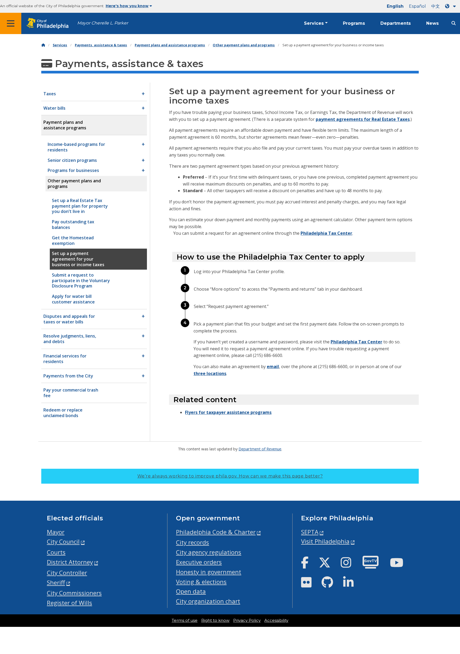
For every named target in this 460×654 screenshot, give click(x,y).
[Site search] (453, 23)
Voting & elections (201, 582)
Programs (354, 23)
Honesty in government (208, 572)
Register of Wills (69, 603)
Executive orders (199, 562)
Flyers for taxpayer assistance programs (228, 412)
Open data (191, 591)
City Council (63, 541)
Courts (56, 552)
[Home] (43, 45)
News (432, 23)
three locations (210, 373)
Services (314, 23)
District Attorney (70, 562)
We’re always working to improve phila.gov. (230, 476)
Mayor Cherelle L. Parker (102, 23)
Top (446, 618)
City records (192, 542)
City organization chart (208, 601)
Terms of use (185, 620)
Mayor (55, 532)
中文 (435, 6)
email (273, 366)
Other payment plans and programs (244, 45)
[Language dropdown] (451, 6)
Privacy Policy (247, 620)
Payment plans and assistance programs (170, 45)
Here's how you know (127, 6)
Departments (395, 23)
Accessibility (276, 620)
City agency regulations (208, 552)
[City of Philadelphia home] (49, 23)
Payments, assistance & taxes (101, 45)
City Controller (67, 573)
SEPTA (309, 532)
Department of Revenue (260, 448)
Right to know (215, 620)
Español (417, 6)
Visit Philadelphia (325, 541)
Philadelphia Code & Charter (216, 532)
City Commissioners (74, 593)
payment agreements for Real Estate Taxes (363, 119)
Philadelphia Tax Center (326, 233)
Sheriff (56, 582)
